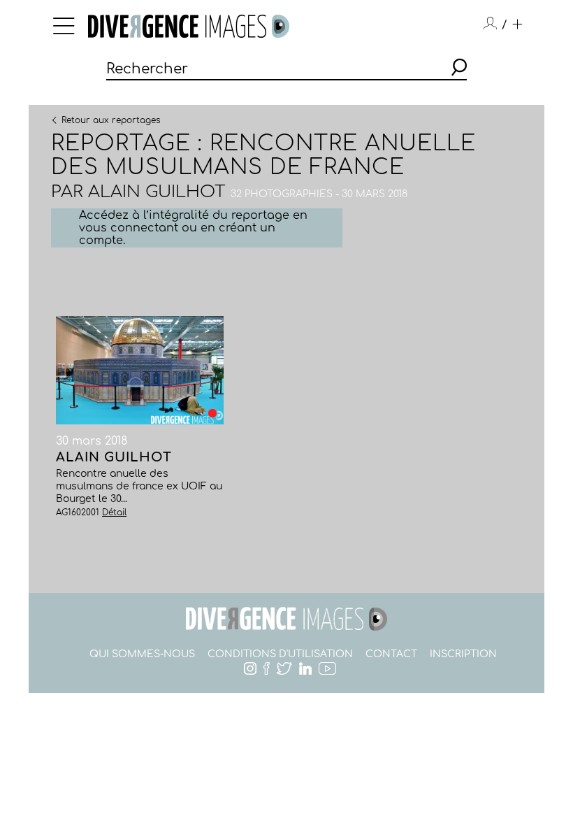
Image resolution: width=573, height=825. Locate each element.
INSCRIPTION (463, 654)
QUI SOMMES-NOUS (142, 654)
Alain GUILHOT (157, 191)
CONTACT (391, 654)
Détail (114, 512)
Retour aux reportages (110, 119)
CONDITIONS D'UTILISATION (280, 654)
